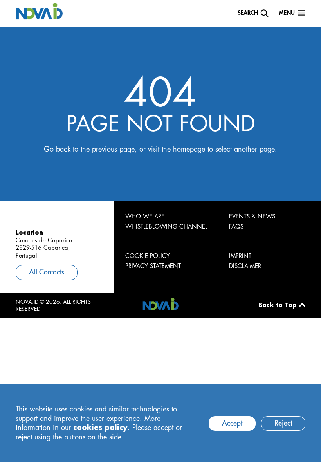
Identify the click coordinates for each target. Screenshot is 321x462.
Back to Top (277, 305)
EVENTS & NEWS (252, 217)
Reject (283, 423)
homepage (189, 149)
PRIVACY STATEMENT (153, 266)
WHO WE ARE (144, 217)
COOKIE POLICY (147, 256)
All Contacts (46, 272)
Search (248, 13)
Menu (287, 13)
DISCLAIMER (245, 266)
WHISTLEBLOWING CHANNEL (166, 227)
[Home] (39, 10)
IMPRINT (240, 256)
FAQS (236, 227)
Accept (232, 423)
